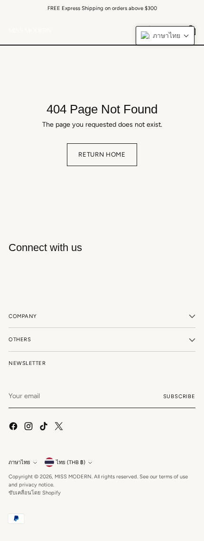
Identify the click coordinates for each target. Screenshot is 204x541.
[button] (165, 36)
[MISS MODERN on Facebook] (14, 427)
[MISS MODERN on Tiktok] (44, 427)
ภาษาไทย (19, 462)
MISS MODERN (73, 476)
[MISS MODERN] (30, 30)
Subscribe (179, 396)
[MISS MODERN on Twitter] (59, 427)
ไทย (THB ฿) (70, 462)
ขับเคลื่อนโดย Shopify (35, 492)
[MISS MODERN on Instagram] (29, 427)
